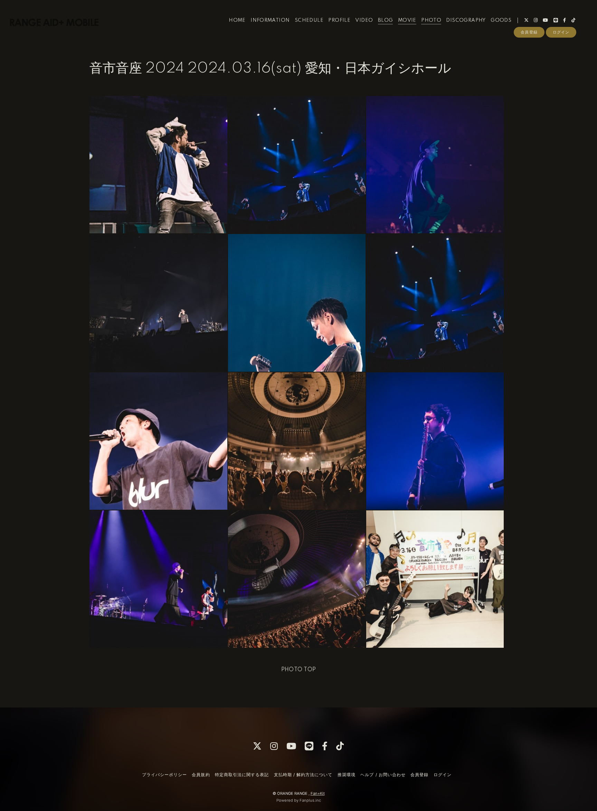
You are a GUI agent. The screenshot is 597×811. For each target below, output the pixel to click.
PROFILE (339, 20)
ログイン (561, 32)
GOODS (501, 20)
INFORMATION (270, 20)
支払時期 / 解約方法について (303, 774)
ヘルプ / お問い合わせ (382, 774)
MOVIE (407, 20)
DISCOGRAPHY (465, 20)
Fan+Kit (318, 793)
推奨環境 (347, 774)
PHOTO (431, 20)
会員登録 (529, 32)
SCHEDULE (309, 20)
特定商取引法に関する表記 (242, 774)
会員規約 (201, 774)
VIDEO (364, 20)
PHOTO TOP (298, 670)
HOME (237, 20)
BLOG (385, 20)
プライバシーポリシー (164, 774)
